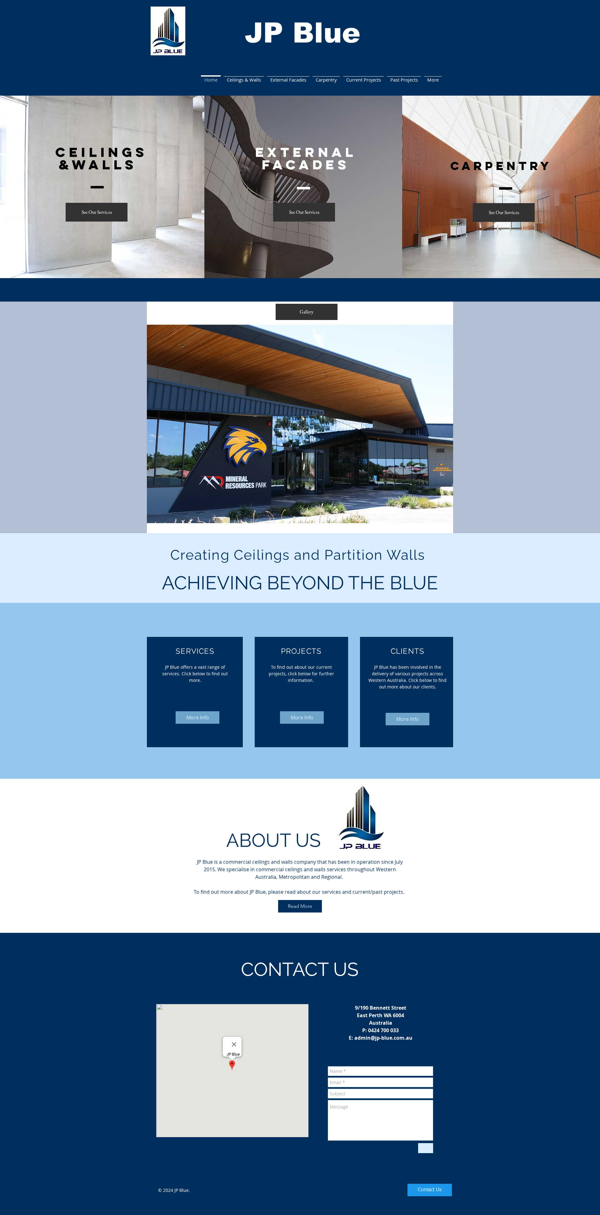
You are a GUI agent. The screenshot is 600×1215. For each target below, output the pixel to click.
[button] (300, 424)
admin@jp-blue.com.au (383, 1037)
